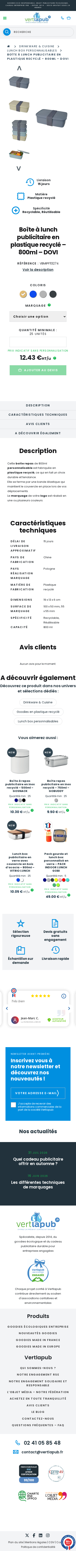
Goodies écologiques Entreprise (38, 1327)
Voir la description (38, 269)
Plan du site (15, 1542)
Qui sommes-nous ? (38, 1368)
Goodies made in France (38, 1340)
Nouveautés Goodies (38, 1333)
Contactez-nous (38, 1419)
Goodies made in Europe (38, 1347)
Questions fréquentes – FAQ (38, 1425)
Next (19, 168)
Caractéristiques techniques (37, 415)
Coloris (38, 285)
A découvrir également (38, 433)
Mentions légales (36, 1542)
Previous (19, 68)
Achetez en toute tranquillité (38, 1399)
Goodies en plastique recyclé (38, 712)
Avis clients (38, 424)
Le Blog (38, 1412)
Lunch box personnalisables (32, 51)
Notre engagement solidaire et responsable (38, 1383)
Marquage (37, 306)
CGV (51, 1542)
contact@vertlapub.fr (42, 1452)
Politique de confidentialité (38, 1547)
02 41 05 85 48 (41, 1442)
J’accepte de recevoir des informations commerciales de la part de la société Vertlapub (39, 1106)
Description (38, 405)
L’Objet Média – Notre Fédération (38, 1392)
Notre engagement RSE (38, 1375)
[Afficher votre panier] (70, 18)
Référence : (28, 263)
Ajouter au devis (41, 370)
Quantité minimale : (38, 330)
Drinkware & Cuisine (37, 46)
